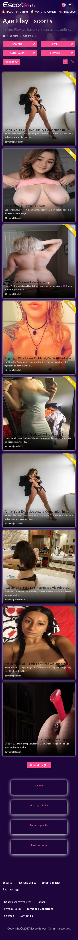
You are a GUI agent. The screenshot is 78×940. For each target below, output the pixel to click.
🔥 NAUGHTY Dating (15, 11)
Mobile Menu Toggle (70, 4)
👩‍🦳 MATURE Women (43, 11)
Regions (17, 44)
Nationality (17, 53)
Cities (55, 44)
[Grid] (65, 62)
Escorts (14, 35)
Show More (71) (38, 765)
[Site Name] (39, 4)
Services (55, 53)
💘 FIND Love (67, 11)
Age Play (28, 35)
